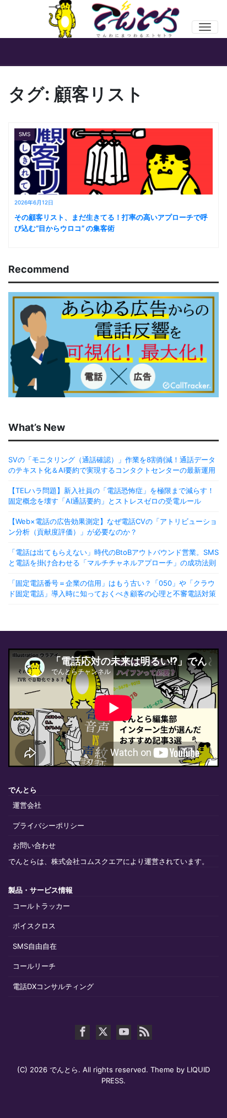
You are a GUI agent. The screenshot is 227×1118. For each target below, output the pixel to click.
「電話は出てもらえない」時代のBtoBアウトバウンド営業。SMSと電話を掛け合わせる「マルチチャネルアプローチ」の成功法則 (113, 558)
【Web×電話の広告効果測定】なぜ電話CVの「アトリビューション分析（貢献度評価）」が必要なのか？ (112, 527)
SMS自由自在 (35, 946)
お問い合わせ (34, 845)
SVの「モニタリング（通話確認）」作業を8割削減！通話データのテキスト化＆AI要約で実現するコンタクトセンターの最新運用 (111, 465)
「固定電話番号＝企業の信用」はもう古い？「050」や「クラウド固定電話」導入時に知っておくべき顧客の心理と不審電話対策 (112, 588)
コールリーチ (34, 966)
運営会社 (27, 805)
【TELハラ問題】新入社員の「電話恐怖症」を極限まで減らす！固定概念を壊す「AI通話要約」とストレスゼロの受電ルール (111, 496)
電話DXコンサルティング (53, 986)
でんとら (64, 1069)
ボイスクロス (34, 925)
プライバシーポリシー (48, 825)
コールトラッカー (41, 905)
